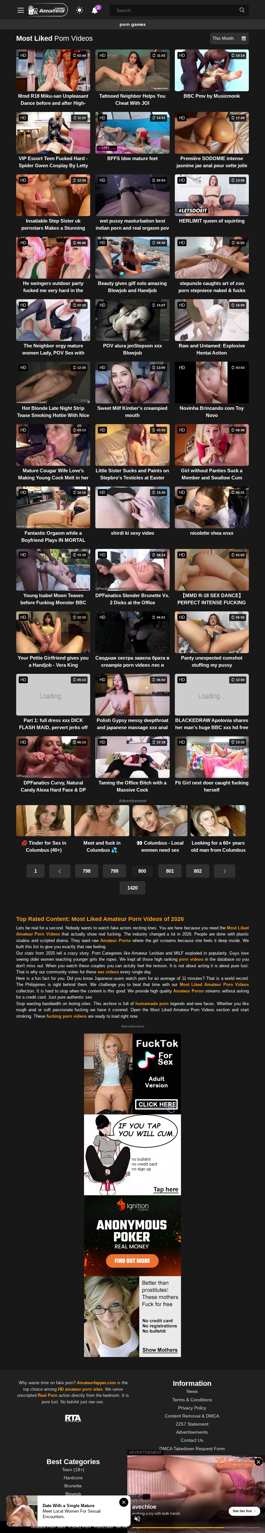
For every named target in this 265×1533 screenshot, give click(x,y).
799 (114, 871)
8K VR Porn (126, 1527)
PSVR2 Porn (80, 1527)
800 (142, 871)
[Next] (224, 871)
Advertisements (192, 1432)
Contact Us (192, 1440)
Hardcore (73, 1477)
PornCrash (103, 1527)
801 (170, 871)
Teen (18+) (73, 1469)
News (192, 1391)
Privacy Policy (192, 1407)
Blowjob (73, 1493)
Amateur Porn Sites (48, 1527)
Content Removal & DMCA (192, 1415)
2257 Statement (192, 1424)
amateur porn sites (83, 1389)
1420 (132, 888)
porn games (133, 24)
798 (86, 871)
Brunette (73, 1485)
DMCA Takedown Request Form (192, 1448)
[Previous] (59, 871)
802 (198, 871)
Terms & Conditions (192, 1399)
